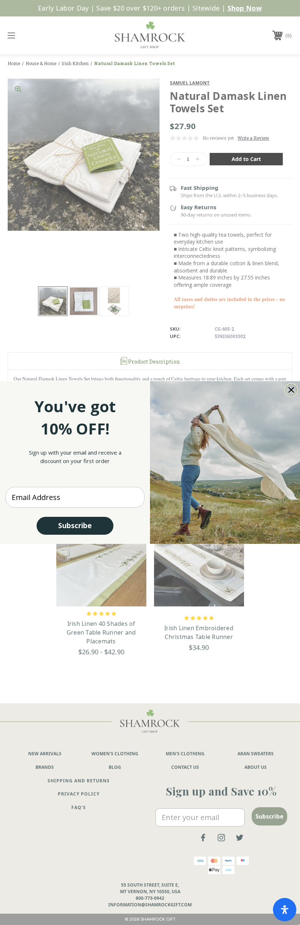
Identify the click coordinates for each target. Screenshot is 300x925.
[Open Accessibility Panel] (284, 909)
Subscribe (75, 525)
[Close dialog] (291, 390)
